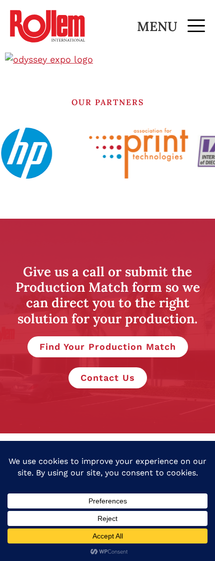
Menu (157, 26)
